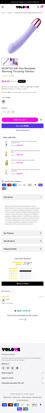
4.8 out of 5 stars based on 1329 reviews (22, 315)
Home (3, 12)
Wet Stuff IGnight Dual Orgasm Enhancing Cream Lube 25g (25, 170)
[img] (6, 296)
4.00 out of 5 (28, 262)
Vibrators (10, 12)
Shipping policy (37, 397)
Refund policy (7, 397)
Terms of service (26, 397)
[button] (6, 76)
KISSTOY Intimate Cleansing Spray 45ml (23, 160)
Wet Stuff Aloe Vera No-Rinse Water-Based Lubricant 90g (24, 142)
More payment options (22, 130)
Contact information (23, 400)
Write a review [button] (22, 284)
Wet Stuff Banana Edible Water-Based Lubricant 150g (25, 151)
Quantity (4, 108)
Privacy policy (17, 397)
